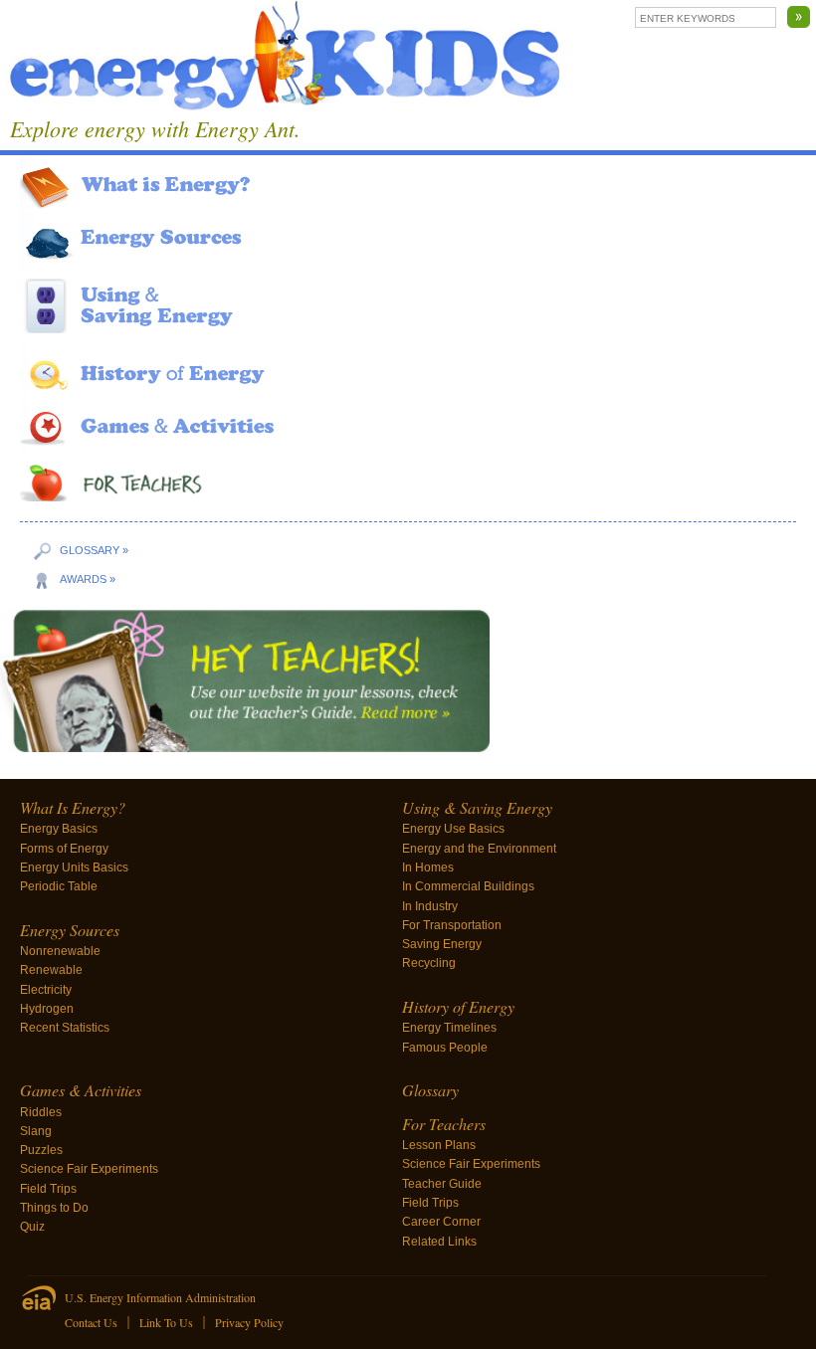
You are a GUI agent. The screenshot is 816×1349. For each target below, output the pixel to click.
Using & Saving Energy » (408, 306)
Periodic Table (59, 886)
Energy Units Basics (74, 867)
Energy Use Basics (453, 829)
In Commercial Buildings (468, 886)
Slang (36, 1131)
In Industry (430, 906)
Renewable (51, 970)
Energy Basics (59, 829)
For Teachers (444, 1123)
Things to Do (54, 1208)
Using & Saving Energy (477, 807)
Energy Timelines (449, 1028)
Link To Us (166, 1322)
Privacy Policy (249, 1322)
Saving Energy (442, 944)
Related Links (439, 1242)
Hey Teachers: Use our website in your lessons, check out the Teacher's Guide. (408, 684)
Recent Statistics (64, 1028)
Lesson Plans (439, 1145)
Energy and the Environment (479, 849)
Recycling (429, 963)
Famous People (445, 1048)
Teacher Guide (442, 1184)
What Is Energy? (72, 807)
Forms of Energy (64, 849)
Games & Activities (80, 1089)
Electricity (46, 990)
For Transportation (452, 925)
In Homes (428, 867)
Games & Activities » (408, 426)
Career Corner (441, 1222)
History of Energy (458, 1006)
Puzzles (41, 1150)
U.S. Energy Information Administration (160, 1297)
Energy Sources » (408, 240)
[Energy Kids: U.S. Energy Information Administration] (285, 58)
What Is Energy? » (408, 182)
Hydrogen (47, 1009)
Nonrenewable (60, 951)
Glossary (430, 1089)
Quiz (32, 1227)
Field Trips (48, 1189)
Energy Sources (69, 929)
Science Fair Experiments (89, 1169)
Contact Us (91, 1322)
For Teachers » (408, 479)
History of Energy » (408, 368)
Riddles (41, 1112)
